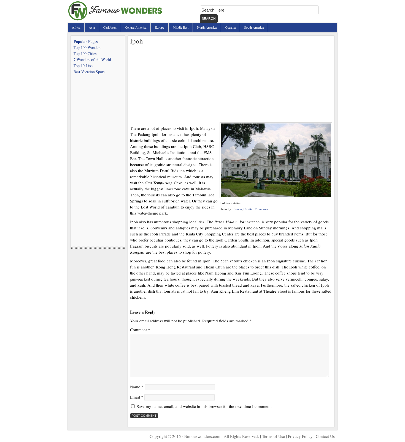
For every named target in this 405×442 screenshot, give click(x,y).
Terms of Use (273, 436)
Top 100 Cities (85, 53)
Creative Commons (256, 209)
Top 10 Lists (83, 65)
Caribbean (110, 27)
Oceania (230, 27)
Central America (135, 27)
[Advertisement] (231, 83)
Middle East (180, 27)
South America (254, 27)
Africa (76, 27)
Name (137, 386)
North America (207, 27)
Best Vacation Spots (89, 71)
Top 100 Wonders (87, 47)
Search (209, 19)
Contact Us (325, 436)
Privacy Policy (300, 436)
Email (136, 397)
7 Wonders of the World (92, 59)
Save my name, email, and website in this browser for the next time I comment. (204, 406)
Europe (159, 27)
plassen (237, 209)
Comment (140, 329)
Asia (92, 27)
